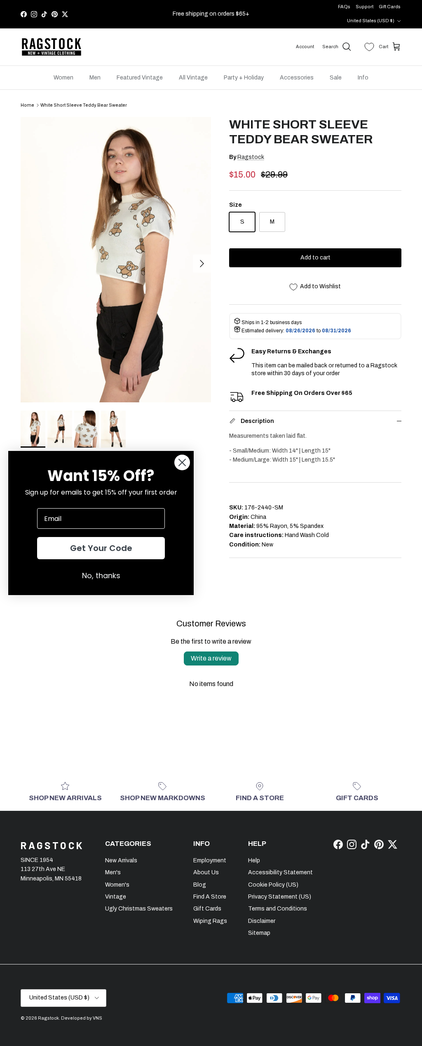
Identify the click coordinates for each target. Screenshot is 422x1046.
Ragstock (250, 157)
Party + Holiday (244, 78)
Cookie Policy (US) (273, 885)
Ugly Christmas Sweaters (139, 909)
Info (363, 78)
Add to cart (315, 257)
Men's (113, 872)
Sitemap (259, 933)
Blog (199, 885)
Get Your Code (101, 548)
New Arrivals (121, 860)
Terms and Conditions (277, 909)
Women (63, 78)
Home (27, 105)
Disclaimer (261, 921)
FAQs (344, 6)
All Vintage (193, 78)
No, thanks (101, 575)
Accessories (297, 78)
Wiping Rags (210, 921)
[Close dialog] (182, 462)
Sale (336, 78)
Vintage (115, 897)
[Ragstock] (51, 47)
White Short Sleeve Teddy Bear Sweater (83, 105)
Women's (117, 885)
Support (364, 6)
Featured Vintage (140, 78)
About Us (206, 872)
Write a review (211, 658)
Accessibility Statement (280, 872)
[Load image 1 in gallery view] (116, 259)
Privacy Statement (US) (279, 897)
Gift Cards (390, 6)
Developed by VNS (81, 1018)
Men (95, 78)
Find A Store (209, 897)
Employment (209, 860)
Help (254, 860)
